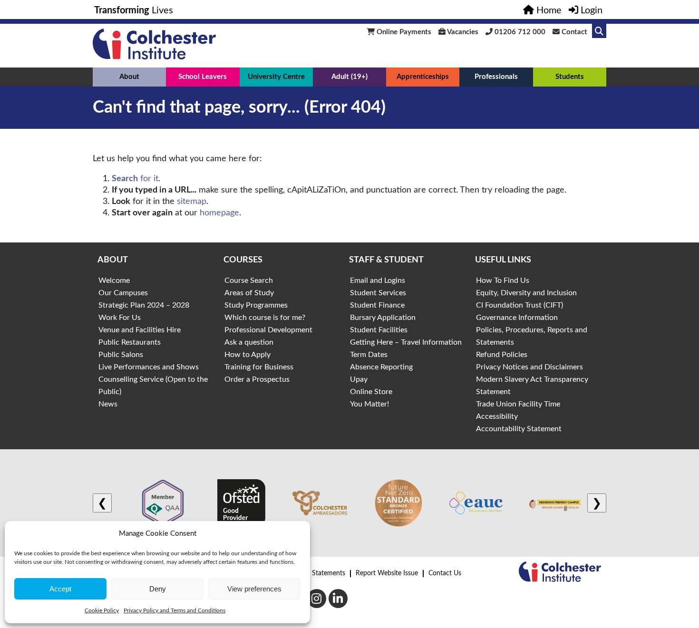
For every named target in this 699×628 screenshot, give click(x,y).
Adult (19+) (349, 76)
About (129, 76)
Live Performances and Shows (148, 367)
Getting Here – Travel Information (406, 342)
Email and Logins (377, 280)
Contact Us (444, 573)
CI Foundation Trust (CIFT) (519, 305)
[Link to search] (599, 31)
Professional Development (268, 330)
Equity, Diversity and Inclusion (526, 293)
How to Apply (247, 354)
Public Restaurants (129, 342)
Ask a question (248, 342)
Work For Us (119, 317)
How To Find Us (502, 280)
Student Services (378, 293)
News (107, 404)
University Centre (276, 76)
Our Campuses (123, 293)
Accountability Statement (519, 429)
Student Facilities (379, 330)
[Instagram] (316, 598)
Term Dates (369, 354)
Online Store (371, 392)
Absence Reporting (381, 367)
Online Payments (403, 32)
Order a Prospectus (257, 379)
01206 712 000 (519, 32)
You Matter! (369, 404)
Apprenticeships (423, 76)
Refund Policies (501, 354)
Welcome (114, 280)
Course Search (248, 280)
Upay (359, 379)
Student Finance (377, 305)
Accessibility (497, 416)
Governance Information (517, 317)
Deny (157, 589)
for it (135, 178)
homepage (219, 213)
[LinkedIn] (338, 598)
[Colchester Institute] (154, 57)
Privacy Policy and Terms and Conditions (174, 610)
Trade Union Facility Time (518, 404)
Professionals (496, 76)
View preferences (254, 589)
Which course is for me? (264, 317)
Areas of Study (249, 293)
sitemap (191, 201)
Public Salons (120, 354)
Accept (60, 589)
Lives (133, 10)
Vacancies (462, 32)
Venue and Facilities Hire (139, 330)
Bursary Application (383, 317)
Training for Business (258, 367)
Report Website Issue (387, 573)
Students (569, 76)
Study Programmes (256, 305)
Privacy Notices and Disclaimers (529, 367)
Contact (573, 32)
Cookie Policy (102, 610)
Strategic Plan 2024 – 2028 (143, 305)
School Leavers (202, 76)
